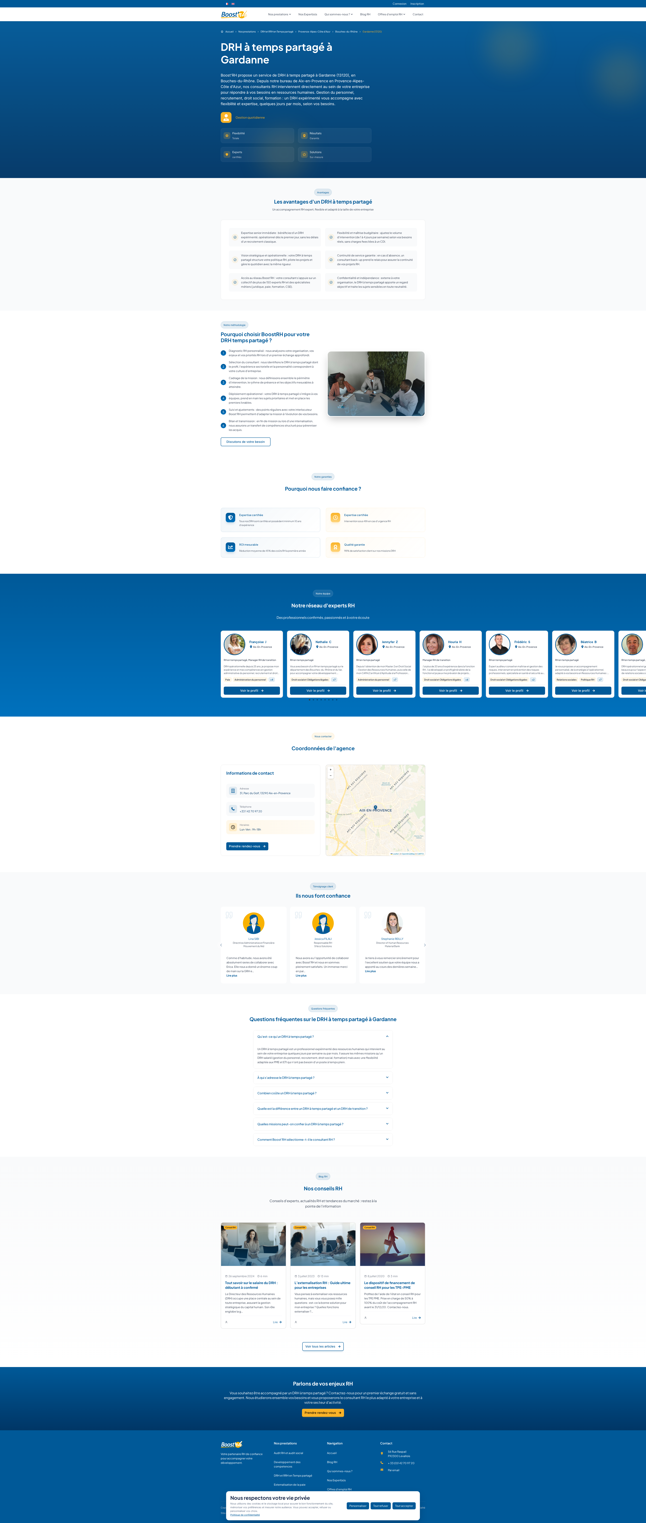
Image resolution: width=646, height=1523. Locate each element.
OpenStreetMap (408, 853)
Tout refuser (380, 1506)
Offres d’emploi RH (339, 1489)
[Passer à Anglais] (233, 4)
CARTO (420, 853)
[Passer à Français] (226, 4)
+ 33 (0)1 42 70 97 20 (401, 1463)
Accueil (332, 1453)
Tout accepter (404, 1506)
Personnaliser (357, 1506)
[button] (309, 699)
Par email (393, 1470)
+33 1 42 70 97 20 (251, 811)
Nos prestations (285, 1443)
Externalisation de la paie (290, 1484)
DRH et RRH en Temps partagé (293, 1475)
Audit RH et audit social (288, 1453)
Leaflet (395, 853)
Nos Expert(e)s (336, 1480)
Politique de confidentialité (245, 1514)
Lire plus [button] (231, 975)
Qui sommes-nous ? (339, 1471)
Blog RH (332, 1462)
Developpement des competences (287, 1464)
